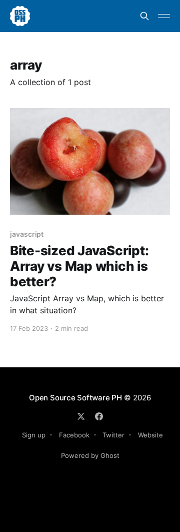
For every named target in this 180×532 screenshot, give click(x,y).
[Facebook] (99, 416)
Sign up (34, 435)
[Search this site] (144, 16)
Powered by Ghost (90, 455)
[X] (81, 416)
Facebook (74, 435)
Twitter (113, 435)
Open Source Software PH (75, 397)
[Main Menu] (164, 16)
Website (150, 435)
